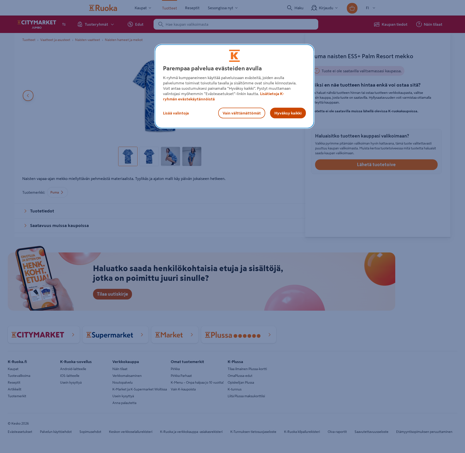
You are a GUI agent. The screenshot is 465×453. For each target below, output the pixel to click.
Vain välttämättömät (242, 113)
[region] (234, 86)
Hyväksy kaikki (288, 113)
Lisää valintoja (176, 113)
